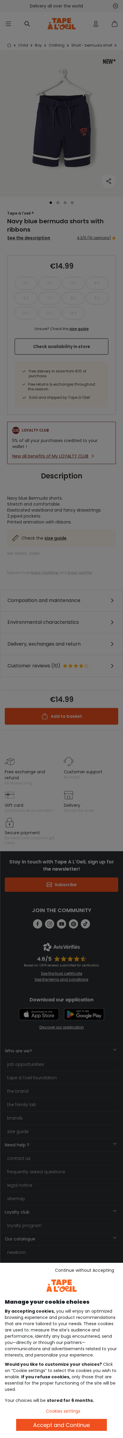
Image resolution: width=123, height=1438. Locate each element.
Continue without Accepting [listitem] (84, 1270)
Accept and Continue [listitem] (61, 1425)
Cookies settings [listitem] (63, 1411)
